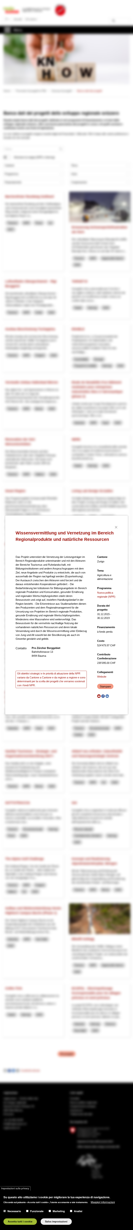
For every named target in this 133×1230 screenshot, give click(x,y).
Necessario (14, 1211)
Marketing (59, 1211)
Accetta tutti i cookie (20, 1221)
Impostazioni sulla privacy (15, 1188)
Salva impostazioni (56, 1221)
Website (101, 676)
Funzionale (36, 1211)
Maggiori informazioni (103, 1202)
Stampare (105, 686)
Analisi (78, 1211)
